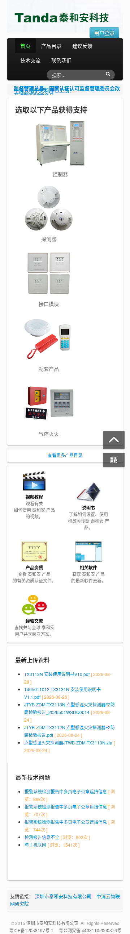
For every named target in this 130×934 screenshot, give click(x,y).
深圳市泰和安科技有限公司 (63, 896)
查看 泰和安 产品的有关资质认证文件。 (34, 574)
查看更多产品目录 (65, 455)
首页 (25, 45)
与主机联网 (35, 845)
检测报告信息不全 (42, 837)
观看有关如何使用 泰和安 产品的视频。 (34, 506)
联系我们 (61, 60)
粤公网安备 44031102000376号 (90, 930)
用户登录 (104, 32)
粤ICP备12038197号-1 (31, 930)
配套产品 (49, 368)
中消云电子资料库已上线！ (44, 89)
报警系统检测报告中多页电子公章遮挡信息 (66, 791)
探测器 (48, 238)
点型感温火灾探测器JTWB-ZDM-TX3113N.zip (68, 742)
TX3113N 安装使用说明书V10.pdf (57, 674)
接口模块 (49, 303)
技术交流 (30, 60)
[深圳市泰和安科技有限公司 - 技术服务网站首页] (63, 17)
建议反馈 (82, 45)
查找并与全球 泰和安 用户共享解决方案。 (34, 627)
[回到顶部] (114, 440)
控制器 (60, 174)
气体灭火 (49, 433)
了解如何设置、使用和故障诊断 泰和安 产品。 (88, 517)
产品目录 (51, 45)
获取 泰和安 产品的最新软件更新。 (88, 574)
